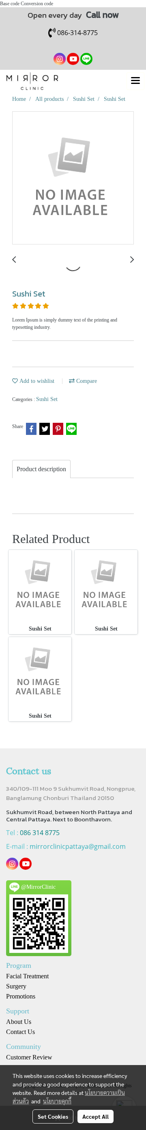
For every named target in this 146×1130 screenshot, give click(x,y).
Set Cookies (53, 1116)
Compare (86, 381)
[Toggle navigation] (135, 81)
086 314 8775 (40, 832)
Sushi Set (47, 399)
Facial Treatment (27, 976)
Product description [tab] (41, 469)
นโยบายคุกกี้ (57, 1101)
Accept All (95, 1116)
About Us (18, 1021)
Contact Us (20, 1031)
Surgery (16, 986)
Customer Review (29, 1057)
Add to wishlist (36, 381)
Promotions (20, 996)
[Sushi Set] (73, 178)
